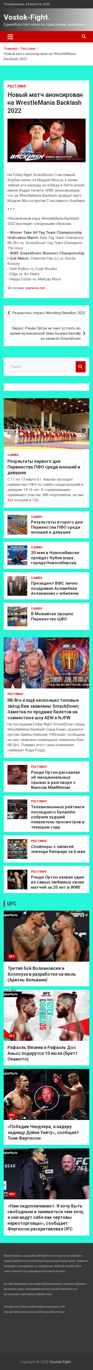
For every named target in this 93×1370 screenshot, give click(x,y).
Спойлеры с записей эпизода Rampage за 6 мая (58, 849)
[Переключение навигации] (10, 36)
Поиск (81, 366)
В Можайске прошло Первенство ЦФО (52, 616)
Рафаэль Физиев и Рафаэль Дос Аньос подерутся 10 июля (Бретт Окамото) (42, 1053)
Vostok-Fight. (27, 17)
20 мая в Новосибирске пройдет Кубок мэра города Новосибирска (55, 557)
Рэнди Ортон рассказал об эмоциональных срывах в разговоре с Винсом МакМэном (55, 780)
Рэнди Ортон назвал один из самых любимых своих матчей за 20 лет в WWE (57, 882)
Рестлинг (17, 86)
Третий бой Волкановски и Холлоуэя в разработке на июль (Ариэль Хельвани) (41, 974)
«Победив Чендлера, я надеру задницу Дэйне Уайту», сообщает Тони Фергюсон (43, 1132)
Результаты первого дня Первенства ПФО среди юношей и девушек (43, 467)
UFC (12, 904)
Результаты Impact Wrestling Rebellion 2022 (48, 313)
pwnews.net (35, 288)
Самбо (13, 455)
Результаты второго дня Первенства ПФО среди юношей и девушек (57, 527)
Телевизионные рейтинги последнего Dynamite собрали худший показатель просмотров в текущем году (58, 816)
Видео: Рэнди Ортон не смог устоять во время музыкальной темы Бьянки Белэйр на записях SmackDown (45, 333)
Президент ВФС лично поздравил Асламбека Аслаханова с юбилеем (55, 588)
